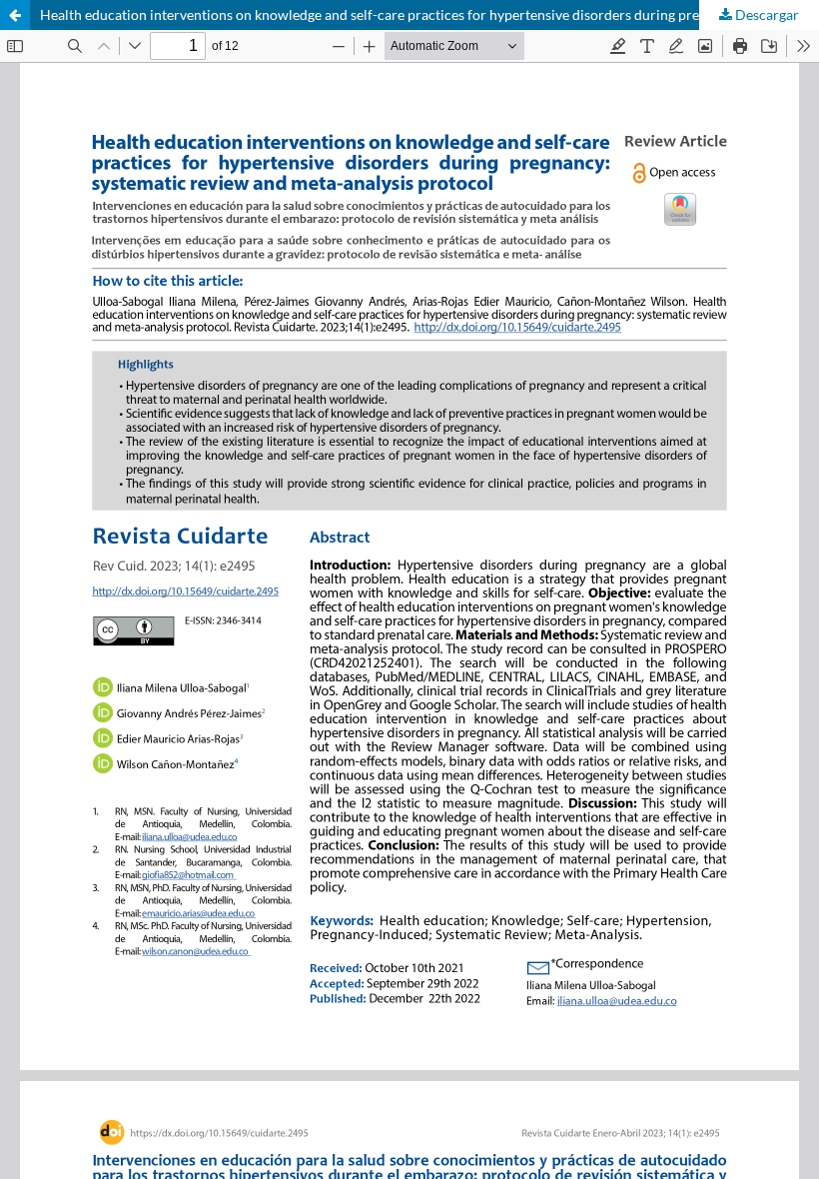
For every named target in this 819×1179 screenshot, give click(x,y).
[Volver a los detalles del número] (15, 15)
